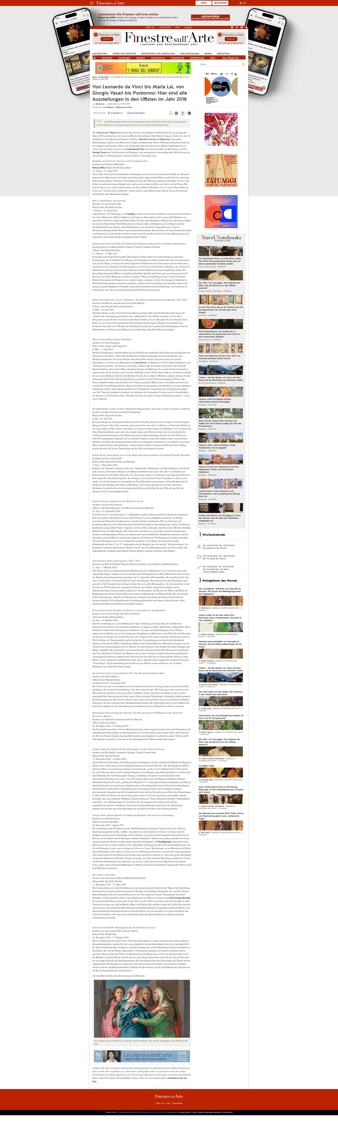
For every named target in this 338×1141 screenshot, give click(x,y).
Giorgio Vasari (99, 152)
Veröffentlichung (197, 58)
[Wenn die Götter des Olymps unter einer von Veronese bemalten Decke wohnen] (221, 348)
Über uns (150, 27)
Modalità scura (228, 1112)
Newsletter (165, 27)
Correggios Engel (206, 765)
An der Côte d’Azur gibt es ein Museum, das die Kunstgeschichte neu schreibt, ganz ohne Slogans (221, 310)
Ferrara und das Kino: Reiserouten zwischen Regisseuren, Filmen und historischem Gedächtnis (219, 469)
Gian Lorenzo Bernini (179, 897)
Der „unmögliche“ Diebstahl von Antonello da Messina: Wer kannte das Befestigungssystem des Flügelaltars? (220, 591)
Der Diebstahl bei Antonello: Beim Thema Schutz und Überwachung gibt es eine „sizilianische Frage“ (221, 816)
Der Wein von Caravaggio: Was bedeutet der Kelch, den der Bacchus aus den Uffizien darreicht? (219, 285)
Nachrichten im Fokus (158, 58)
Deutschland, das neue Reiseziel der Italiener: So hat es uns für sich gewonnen (221, 717)
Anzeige (188, 27)
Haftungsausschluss (124, 107)
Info (177, 27)
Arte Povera (141, 362)
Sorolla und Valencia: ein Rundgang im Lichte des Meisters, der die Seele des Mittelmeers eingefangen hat (220, 518)
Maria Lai (165, 139)
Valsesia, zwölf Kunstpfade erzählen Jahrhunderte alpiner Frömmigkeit (215, 400)
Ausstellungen (124, 58)
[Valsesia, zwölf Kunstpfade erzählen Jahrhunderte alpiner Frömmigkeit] (221, 392)
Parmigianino (164, 841)
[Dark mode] (189, 114)
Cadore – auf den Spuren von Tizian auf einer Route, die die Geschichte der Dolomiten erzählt (221, 378)
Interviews (140, 58)
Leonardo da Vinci (135, 149)
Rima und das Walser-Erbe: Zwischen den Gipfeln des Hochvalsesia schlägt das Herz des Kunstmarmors (220, 423)
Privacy (194, 1112)
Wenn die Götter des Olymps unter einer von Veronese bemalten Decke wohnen (219, 357)
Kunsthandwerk (177, 58)
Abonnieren (220, 3)
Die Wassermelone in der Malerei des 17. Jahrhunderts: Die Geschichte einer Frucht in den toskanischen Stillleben (219, 334)
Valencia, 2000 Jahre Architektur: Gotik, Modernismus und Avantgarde (217, 446)
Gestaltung (223, 53)
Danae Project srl (185, 1112)
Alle (94, 58)
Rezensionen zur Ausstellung (158, 53)
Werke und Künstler (124, 53)
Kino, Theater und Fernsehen (230, 58)
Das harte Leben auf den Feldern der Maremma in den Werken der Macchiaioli (220, 693)
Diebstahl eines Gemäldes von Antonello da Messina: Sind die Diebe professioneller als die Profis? (220, 644)
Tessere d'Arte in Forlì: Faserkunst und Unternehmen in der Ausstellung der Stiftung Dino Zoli (219, 494)
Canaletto (131, 213)
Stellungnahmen (189, 53)
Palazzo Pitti (98, 167)
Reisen (208, 53)
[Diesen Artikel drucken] (176, 113)
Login (204, 3)
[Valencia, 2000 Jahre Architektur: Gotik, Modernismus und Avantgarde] (221, 438)
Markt (212, 58)
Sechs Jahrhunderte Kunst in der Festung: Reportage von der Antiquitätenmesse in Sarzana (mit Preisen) (221, 790)
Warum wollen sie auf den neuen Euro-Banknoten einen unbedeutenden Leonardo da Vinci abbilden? (220, 618)
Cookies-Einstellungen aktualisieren (210, 1112)
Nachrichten (99, 53)
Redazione (100, 103)
